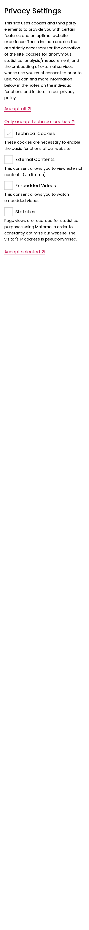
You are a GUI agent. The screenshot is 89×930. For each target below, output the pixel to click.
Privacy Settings (32, 11)
